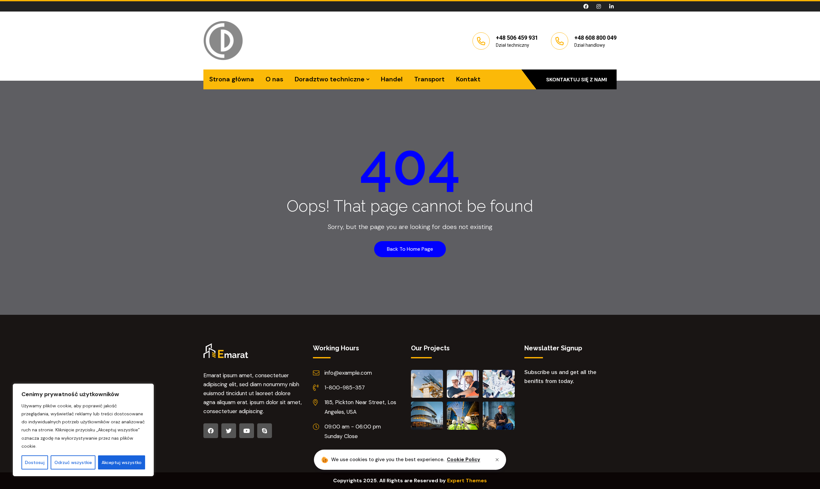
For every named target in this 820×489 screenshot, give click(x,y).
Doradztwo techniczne (330, 79)
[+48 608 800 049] (559, 41)
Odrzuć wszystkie (73, 462)
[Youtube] (246, 430)
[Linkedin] (611, 6)
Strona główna (231, 79)
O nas (274, 79)
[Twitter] (228, 430)
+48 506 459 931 (517, 37)
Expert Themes (467, 480)
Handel (392, 79)
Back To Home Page (410, 249)
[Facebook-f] (586, 6)
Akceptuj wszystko (122, 462)
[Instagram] (599, 6)
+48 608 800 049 (595, 37)
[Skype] (264, 430)
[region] (83, 430)
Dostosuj (35, 462)
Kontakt (468, 79)
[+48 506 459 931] (481, 41)
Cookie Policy (463, 459)
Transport (429, 79)
